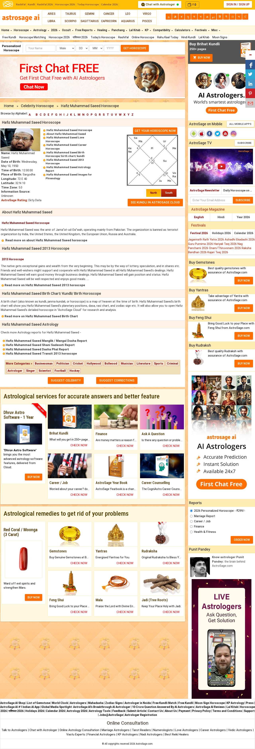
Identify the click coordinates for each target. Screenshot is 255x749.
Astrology (40, 30)
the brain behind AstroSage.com (228, 561)
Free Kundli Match (165, 703)
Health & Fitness (205, 532)
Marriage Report (204, 516)
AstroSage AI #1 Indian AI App (19, 707)
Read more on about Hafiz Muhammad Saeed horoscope (46, 240)
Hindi (221, 217)
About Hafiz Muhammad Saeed (66, 133)
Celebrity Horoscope (37, 106)
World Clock (60, 703)
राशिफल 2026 (80, 37)
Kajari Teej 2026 (217, 252)
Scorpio (70, 21)
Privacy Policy (201, 711)
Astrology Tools (100, 711)
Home (5, 30)
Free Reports (84, 30)
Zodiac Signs (114, 703)
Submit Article (136, 711)
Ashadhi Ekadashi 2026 (240, 239)
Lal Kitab (204, 37)
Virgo (147, 13)
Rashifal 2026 (45, 4)
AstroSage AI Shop (12, 703)
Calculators (183, 30)
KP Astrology (235, 703)
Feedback (118, 711)
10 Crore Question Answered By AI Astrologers (163, 707)
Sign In (231, 4)
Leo (127, 13)
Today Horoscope (88, 4)
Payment (184, 711)
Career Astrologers (213, 730)
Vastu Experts (75, 734)
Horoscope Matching (32, 37)
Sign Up (244, 4)
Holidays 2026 (221, 233)
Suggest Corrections (116, 380)
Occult (66, 30)
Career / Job (202, 521)
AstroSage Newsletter (205, 190)
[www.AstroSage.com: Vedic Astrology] (8, 4)
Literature (143, 363)
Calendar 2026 (109, 4)
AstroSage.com (144, 743)
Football (60, 370)
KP (147, 30)
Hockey (74, 370)
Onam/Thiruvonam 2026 (225, 248)
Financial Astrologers (101, 734)
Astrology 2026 (77, 711)
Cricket (78, 363)
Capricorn (109, 21)
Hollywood (94, 363)
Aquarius (128, 21)
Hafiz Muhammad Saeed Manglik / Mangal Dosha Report (46, 341)
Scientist (45, 370)
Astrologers (78, 703)
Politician (62, 363)
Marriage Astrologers (116, 730)
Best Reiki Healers (177, 734)
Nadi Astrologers (151, 734)
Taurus (70, 13)
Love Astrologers (186, 730)
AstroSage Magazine (208, 209)
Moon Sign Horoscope (210, 703)
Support (249, 711)
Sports (158, 363)
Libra (51, 21)
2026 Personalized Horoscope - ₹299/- (219, 510)
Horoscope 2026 (65, 4)
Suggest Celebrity (66, 380)
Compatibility (162, 30)
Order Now (242, 539)
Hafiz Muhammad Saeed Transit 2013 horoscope (41, 353)
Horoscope (21, 30)
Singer (30, 370)
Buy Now (203, 57)
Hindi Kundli (188, 37)
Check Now (79, 445)
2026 (54, 30)
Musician (127, 363)
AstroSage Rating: (14, 200)
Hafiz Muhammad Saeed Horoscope (69, 130)
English (199, 217)
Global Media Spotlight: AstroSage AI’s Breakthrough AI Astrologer (85, 707)
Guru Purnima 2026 (201, 244)
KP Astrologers (128, 734)
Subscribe (244, 142)
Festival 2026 (199, 233)
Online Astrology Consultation (80, 730)
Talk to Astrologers (14, 730)
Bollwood (111, 363)
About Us (171, 711)
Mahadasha (95, 703)
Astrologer (15, 370)
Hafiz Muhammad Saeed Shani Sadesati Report (40, 345)
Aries (51, 13)
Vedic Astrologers (240, 730)
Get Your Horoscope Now (155, 131)
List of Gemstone (38, 703)
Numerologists (163, 730)
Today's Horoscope (103, 37)
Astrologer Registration (141, 714)
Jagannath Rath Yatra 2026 (206, 239)
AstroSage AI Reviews (210, 707)
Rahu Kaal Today (167, 37)
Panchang (118, 30)
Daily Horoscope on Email (239, 190)
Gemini (89, 13)
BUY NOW (33, 477)
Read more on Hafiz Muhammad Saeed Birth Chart (41, 316)
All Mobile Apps (240, 123)
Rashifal (21, 4)
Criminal (172, 363)
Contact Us (155, 711)
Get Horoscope (134, 48)
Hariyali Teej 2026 (225, 244)
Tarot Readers (142, 730)
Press (250, 703)
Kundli (31, 4)
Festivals (201, 30)
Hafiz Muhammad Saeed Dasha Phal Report (37, 349)
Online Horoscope (143, 37)
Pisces (147, 21)
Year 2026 (243, 217)
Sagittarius (89, 21)
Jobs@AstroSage (111, 714)
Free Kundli (9, 37)
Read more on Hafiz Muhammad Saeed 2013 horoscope (45, 285)
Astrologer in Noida (138, 703)
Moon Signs (219, 37)
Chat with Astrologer (160, 4)
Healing (102, 30)
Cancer (108, 13)
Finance (199, 526)
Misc (214, 30)
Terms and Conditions (227, 711)
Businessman (44, 363)
